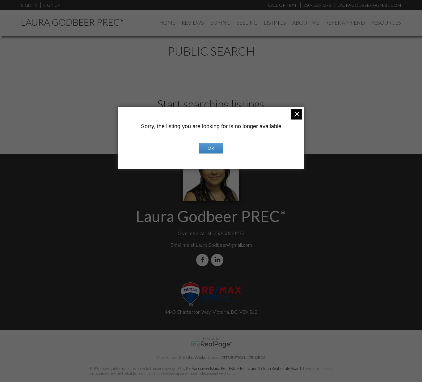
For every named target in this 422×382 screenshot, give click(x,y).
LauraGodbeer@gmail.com (224, 245)
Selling (247, 22)
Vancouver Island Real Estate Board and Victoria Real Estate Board (246, 368)
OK (211, 148)
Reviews (193, 22)
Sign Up (51, 5)
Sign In (29, 5)
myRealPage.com (211, 344)
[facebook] (203, 260)
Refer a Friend (345, 22)
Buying (220, 22)
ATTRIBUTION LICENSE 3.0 (243, 357)
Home (167, 22)
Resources (386, 22)
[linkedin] (218, 260)
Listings (275, 22)
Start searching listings (211, 104)
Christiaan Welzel (193, 357)
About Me (305, 22)
